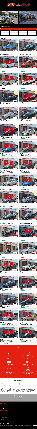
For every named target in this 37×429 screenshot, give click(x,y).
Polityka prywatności (4, 404)
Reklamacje (2, 408)
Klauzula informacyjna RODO (5, 407)
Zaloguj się (34, 26)
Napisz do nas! (27, 427)
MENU (1, 28)
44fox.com (36, 427)
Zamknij (35, 425)
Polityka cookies (3, 405)
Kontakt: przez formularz (4, 423)
